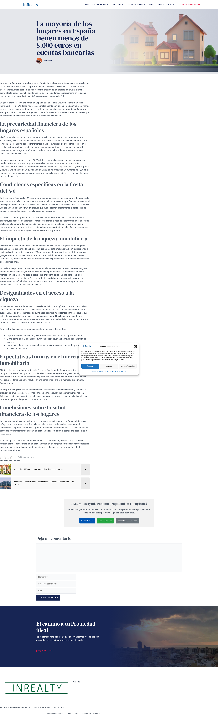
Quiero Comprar (105, 521)
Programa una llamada (189, 5)
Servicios (116, 5)
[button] (135, 346)
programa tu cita (44, 650)
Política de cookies (97, 371)
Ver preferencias (128, 366)
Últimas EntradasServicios (81, 700)
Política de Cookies (91, 713)
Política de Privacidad (111, 371)
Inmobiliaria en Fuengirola (96, 5)
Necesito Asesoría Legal (127, 521)
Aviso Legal (122, 371)
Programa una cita (136, 5)
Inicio (75, 688)
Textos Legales (165, 5)
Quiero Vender (87, 521)
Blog (151, 5)
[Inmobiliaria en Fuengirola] (30, 4)
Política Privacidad (54, 713)
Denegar (109, 366)
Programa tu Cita (81, 693)
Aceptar (90, 366)
